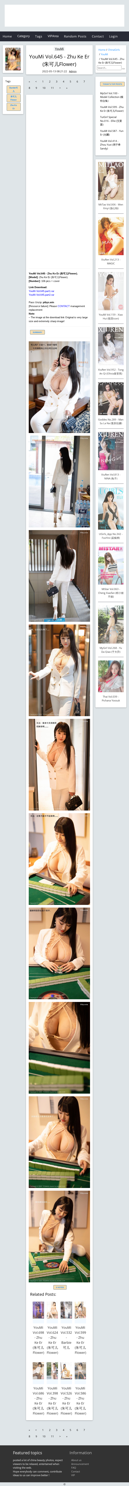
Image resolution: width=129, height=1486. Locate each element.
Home (7, 36)
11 (52, 88)
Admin (73, 71)
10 (44, 88)
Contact (98, 36)
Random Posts (75, 36)
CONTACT (64, 306)
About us (76, 1460)
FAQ (73, 1467)
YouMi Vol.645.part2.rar (41, 294)
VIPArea (53, 36)
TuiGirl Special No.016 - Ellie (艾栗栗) (111, 120)
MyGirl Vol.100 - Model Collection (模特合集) (111, 97)
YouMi (59, 49)
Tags (38, 36)
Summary (37, 332)
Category (23, 36)
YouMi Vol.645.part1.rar (41, 291)
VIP (73, 1475)
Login (113, 36)
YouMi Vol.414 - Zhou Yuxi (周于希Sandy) (110, 144)
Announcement (80, 1464)
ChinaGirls (114, 49)
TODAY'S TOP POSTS (112, 84)
